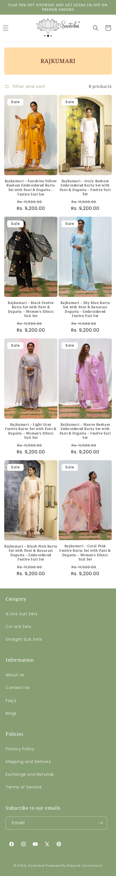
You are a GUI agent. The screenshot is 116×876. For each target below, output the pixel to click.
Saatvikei (36, 865)
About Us (15, 675)
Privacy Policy (20, 749)
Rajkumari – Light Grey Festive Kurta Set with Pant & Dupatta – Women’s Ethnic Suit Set (30, 431)
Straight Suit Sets (24, 639)
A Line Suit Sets (22, 614)
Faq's (11, 700)
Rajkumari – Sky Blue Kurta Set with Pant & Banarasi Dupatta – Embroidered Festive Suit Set (85, 309)
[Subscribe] (100, 823)
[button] (96, 28)
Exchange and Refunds (30, 774)
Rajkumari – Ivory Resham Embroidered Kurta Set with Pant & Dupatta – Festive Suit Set (85, 187)
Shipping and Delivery (28, 761)
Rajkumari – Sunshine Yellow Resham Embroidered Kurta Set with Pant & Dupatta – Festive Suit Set (31, 187)
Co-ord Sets (19, 626)
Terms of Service (24, 787)
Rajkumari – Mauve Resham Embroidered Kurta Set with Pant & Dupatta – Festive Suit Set (85, 431)
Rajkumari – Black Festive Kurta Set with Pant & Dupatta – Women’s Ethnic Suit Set (31, 309)
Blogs (11, 713)
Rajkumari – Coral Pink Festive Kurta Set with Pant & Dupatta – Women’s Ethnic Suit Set (85, 552)
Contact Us (18, 687)
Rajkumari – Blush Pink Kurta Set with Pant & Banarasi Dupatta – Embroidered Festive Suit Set (30, 553)
